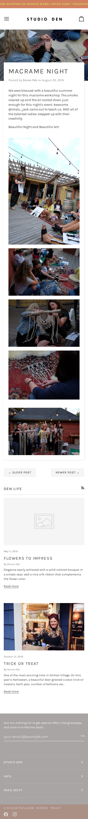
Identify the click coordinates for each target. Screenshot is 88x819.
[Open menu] (11, 18)
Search (42, 808)
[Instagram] (15, 814)
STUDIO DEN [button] (13, 762)
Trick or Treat (21, 663)
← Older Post (19, 472)
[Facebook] (6, 814)
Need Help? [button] (13, 790)
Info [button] (7, 776)
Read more (11, 586)
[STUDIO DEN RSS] (82, 487)
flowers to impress (28, 558)
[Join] (80, 736)
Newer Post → (68, 472)
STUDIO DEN (16, 808)
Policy (56, 808)
